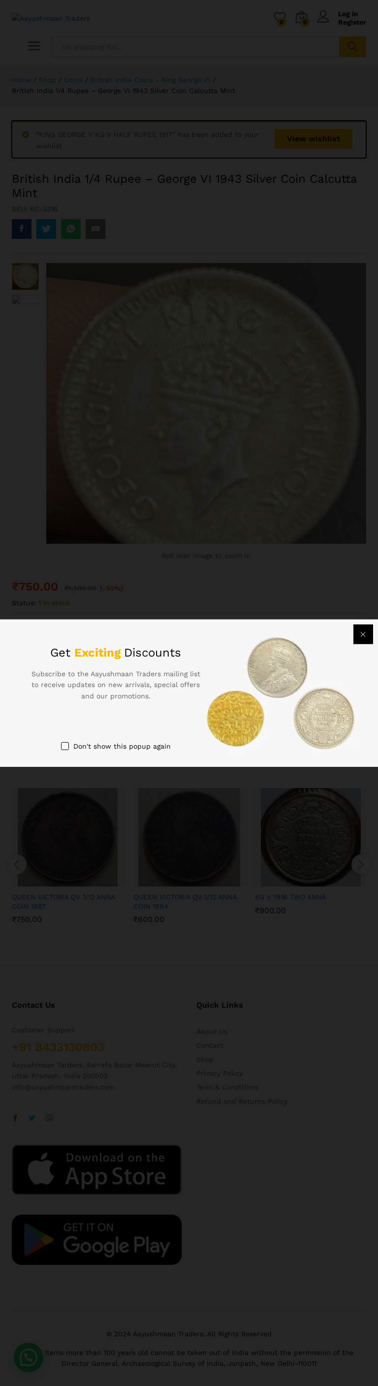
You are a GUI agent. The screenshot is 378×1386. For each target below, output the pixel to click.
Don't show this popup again (122, 746)
